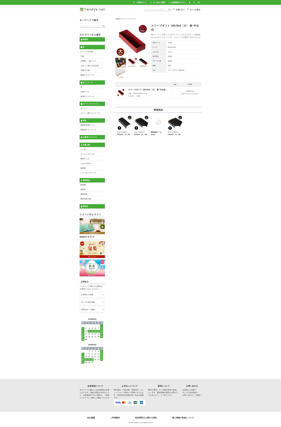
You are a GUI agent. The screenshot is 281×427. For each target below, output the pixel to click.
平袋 (82, 56)
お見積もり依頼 (87, 295)
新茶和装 (83, 194)
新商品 (85, 39)
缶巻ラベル (84, 92)
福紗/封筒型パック (87, 125)
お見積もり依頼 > (189, 390)
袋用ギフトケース (87, 75)
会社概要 (91, 418)
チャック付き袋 (86, 52)
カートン (83, 108)
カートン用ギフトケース (90, 113)
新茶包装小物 (85, 199)
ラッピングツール (87, 154)
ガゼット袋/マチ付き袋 (89, 66)
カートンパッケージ (129, 19)
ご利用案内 (115, 418)
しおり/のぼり (85, 163)
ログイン (184, 94)
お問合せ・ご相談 (88, 309)
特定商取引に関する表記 (146, 418)
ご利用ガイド (141, 2)
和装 (84, 120)
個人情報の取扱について (183, 418)
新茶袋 (83, 185)
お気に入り (180, 10)
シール (83, 149)
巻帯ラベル (84, 159)
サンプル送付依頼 (88, 302)
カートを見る (195, 10)
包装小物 (86, 145)
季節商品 (86, 180)
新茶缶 (83, 189)
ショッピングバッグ (88, 173)
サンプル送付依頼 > (190, 392)
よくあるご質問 (159, 2)
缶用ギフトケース (87, 96)
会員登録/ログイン (178, 2)
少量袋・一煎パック (88, 61)
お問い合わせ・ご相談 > (191, 395)
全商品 (117, 19)
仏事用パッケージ (89, 137)
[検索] (103, 26)
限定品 (85, 206)
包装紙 (83, 168)
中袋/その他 (85, 70)
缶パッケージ (87, 82)
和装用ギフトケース (88, 130)
